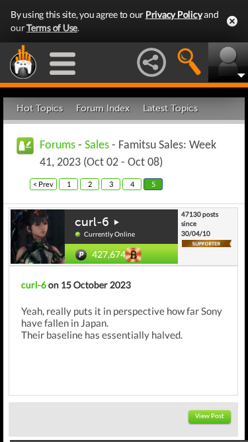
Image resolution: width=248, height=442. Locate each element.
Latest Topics (170, 108)
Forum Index (103, 108)
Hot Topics (40, 108)
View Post (209, 416)
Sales (97, 145)
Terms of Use (51, 27)
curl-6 (92, 222)
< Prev (43, 184)
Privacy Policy (173, 14)
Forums (57, 145)
